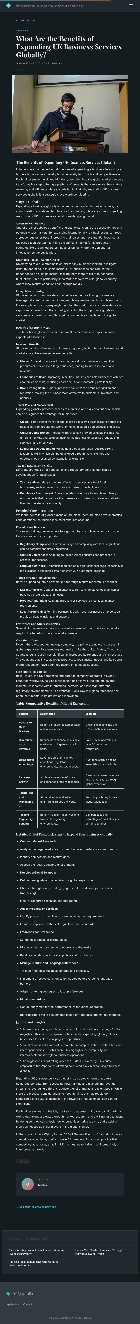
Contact (27, 1304)
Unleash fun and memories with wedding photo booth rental (33, 1263)
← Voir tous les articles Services (36, 1207)
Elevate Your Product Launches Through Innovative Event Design (98, 1251)
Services (31, 20)
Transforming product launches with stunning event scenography (36, 1251)
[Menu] (131, 6)
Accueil (20, 20)
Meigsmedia (23, 1293)
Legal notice (12, 1304)
